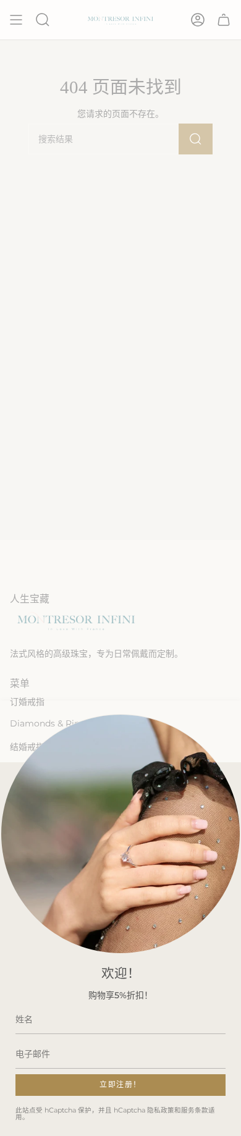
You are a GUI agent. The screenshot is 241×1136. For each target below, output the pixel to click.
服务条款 (194, 1110)
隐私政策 (160, 1110)
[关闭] (222, 781)
